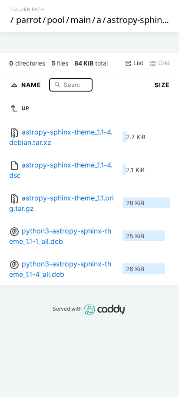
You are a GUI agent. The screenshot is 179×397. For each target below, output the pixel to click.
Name (32, 84)
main (80, 20)
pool (56, 20)
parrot (28, 20)
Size (162, 85)
